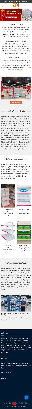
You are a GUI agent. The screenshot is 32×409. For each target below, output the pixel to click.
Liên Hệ (26, 403)
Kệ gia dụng (7, 403)
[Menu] (2, 6)
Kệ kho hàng (23, 402)
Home (6, 402)
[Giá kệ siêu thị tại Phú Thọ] (16, 6)
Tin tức (21, 403)
